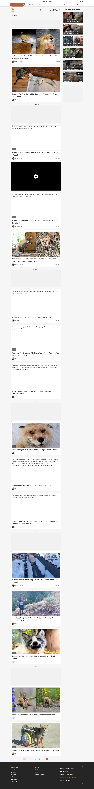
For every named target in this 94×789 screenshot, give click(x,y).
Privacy (71, 785)
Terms (67, 785)
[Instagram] (50, 10)
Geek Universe (14, 779)
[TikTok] (56, 10)
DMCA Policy (80, 785)
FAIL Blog (13, 772)
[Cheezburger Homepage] (47, 1)
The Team (37, 770)
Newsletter (44, 10)
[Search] (13, 2)
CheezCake (14, 781)
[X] (60, 10)
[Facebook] (53, 10)
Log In (81, 1)
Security (75, 785)
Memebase (14, 774)
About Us (37, 772)
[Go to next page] (47, 759)
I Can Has (13, 770)
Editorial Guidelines (40, 774)
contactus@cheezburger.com (68, 777)
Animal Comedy (15, 777)
